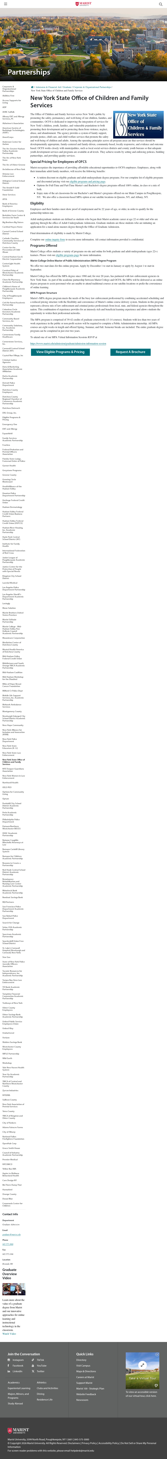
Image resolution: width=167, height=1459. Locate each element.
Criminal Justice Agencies (9, 361)
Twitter (40, 1371)
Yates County (8, 1111)
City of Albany (8, 1131)
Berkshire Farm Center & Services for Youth (13, 216)
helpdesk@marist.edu (82, 1450)
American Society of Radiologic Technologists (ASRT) (13, 130)
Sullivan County (9, 1099)
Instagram (18, 1359)
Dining (40, 1393)
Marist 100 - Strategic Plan (90, 1388)
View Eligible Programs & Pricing (60, 352)
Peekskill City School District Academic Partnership (11, 805)
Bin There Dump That (12, 1184)
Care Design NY (9, 1180)
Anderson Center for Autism (11, 142)
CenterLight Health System (11, 264)
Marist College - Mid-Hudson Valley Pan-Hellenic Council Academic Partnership (12, 630)
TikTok (40, 1359)
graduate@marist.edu (11, 1234)
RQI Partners (8, 902)
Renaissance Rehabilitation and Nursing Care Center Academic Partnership (12, 882)
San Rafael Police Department (10, 916)
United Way (7, 1028)
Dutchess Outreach (11, 408)
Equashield (7, 433)
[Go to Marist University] (83, 4)
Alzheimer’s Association (13, 123)
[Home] (32, 87)
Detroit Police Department (8, 383)
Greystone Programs (11, 470)
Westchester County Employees (11, 1047)
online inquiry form (55, 239)
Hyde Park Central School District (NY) (11, 538)
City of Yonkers (9, 1122)
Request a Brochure (130, 352)
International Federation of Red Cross (13, 551)
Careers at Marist (85, 1377)
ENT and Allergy (9, 428)
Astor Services (8, 194)
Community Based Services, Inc (10, 319)
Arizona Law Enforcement (8, 174)
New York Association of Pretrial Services (13, 1105)
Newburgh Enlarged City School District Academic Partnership (13, 718)
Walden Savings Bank (12, 1042)
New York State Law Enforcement (11, 753)
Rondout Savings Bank (12, 897)
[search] (162, 4)
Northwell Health (10, 782)
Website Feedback (86, 1394)
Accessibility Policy (109, 1443)
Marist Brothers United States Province (12, 613)
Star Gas (6, 957)
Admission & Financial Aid (48, 87)
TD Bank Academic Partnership (11, 988)
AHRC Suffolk (8, 112)
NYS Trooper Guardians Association (13, 769)
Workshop (7, 1063)
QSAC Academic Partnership (9, 834)
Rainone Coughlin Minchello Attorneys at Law (12, 842)
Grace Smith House (11, 1148)
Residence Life (45, 1399)
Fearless (6, 445)
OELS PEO (6, 787)
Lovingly (6, 603)
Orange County (9, 1194)
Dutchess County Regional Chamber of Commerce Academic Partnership (12, 400)
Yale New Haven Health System (13, 1068)
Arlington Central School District (13, 181)
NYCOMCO (7, 1164)
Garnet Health (9, 465)
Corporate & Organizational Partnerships (9, 88)
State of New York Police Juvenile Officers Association (13, 963)
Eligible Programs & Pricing (11, 418)
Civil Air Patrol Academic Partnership (13, 303)
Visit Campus (83, 1365)
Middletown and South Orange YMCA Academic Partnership (13, 665)
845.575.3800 (7, 1244)
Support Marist (84, 1382)
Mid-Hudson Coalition (12, 672)
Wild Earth (7, 1058)
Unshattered (8, 1033)
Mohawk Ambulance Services (11, 705)
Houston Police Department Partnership (13, 494)
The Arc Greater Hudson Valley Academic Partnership (13, 150)
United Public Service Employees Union (12, 1022)
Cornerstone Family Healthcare (11, 335)
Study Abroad (15, 1403)
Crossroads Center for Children (12, 1204)
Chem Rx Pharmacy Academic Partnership (12, 280)
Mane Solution (9, 608)
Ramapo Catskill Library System (13, 850)
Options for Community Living (13, 792)
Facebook (18, 1365)
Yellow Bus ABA (9, 1168)
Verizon (5, 1037)
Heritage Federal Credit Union (13, 501)
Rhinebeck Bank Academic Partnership (12, 891)
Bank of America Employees (9, 204)
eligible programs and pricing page (87, 181)
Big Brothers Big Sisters (12, 222)
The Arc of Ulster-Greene (13, 164)
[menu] (5, 5)
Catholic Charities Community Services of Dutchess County (13, 240)
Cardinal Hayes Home (12, 226)
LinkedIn (17, 1371)
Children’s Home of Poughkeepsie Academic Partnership (13, 288)
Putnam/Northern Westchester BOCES (11, 827)
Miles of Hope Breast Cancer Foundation (11, 685)
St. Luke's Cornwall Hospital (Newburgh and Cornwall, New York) (13, 950)
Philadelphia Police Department (11, 820)
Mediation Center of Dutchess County (11, 643)
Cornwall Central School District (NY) (13, 349)
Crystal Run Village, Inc (12, 355)
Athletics (41, 1382)
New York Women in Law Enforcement (13, 776)
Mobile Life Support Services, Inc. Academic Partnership (13, 697)
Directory (81, 1359)
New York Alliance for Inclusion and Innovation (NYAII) (13, 732)
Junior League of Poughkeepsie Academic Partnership (13, 559)
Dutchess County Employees (10, 390)
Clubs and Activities (47, 1388)
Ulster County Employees (8, 1008)
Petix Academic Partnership (9, 813)
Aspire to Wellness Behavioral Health (10, 1174)
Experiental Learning (19, 1388)
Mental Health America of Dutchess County (13, 650)
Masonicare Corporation (13, 638)
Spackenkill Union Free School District (13, 942)
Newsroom (82, 1399)
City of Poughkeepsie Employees (12, 296)
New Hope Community (12, 725)
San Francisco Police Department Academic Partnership (13, 908)
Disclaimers (74, 1443)
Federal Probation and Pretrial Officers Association (12, 451)
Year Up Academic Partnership (10, 1075)
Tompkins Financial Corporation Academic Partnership (12, 996)
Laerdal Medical (9, 582)
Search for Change (10, 922)
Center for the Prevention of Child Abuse (11, 249)
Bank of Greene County (13, 210)
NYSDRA (6, 1095)
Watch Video (9, 1333)
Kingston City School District (11, 577)
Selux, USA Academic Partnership (12, 928)
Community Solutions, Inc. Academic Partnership (12, 327)
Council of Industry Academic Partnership (12, 1153)
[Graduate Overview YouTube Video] (13, 1288)
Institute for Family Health (11, 544)
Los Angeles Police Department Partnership (13, 588)
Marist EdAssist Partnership (9, 620)
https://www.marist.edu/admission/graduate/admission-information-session (68, 343)
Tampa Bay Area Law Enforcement (12, 981)
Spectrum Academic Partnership (11, 935)
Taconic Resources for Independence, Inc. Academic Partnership (12, 973)
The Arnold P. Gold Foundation (10, 188)
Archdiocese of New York (13, 169)
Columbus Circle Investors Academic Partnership (11, 311)
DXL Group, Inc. (9, 412)
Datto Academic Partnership (9, 377)
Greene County (9, 474)
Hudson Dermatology (12, 507)
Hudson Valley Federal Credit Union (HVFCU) (12, 521)
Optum (5, 798)
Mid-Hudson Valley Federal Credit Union (12, 657)
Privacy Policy (89, 1443)
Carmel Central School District (12, 232)
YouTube (41, 1365)
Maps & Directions (86, 1371)
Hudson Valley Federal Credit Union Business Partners (12, 513)
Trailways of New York (12, 1003)
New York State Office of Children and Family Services (13, 761)
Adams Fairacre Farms (12, 1127)
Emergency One (9, 424)
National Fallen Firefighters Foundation (13, 1137)
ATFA (4, 199)
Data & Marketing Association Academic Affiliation (12, 369)
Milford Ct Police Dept (12, 690)
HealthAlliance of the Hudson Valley (12, 487)
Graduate (67, 87)
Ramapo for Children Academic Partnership (12, 857)
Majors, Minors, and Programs (18, 1395)
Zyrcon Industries (10, 1090)
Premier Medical (10, 1159)
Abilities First (8, 95)
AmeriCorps (7, 137)
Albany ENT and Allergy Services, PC (13, 117)
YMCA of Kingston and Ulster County (12, 1116)
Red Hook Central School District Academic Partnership (13, 872)
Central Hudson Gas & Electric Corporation (12, 257)
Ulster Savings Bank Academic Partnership (12, 1015)
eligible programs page (67, 255)
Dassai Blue (7, 1198)
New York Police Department (9, 740)
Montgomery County (12, 711)
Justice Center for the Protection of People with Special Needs (12, 568)
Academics (14, 1382)
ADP (4, 107)
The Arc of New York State (11, 158)
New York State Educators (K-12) (10, 746)
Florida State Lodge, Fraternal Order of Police (13, 459)
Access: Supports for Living (11, 101)
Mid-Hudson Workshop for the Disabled (12, 678)
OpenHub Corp (9, 1143)
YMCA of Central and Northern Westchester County (12, 1083)
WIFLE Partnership (10, 1053)
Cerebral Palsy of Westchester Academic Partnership (12, 272)
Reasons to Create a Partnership (11, 864)
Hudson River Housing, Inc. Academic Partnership (12, 529)
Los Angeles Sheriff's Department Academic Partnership (13, 596)
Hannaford (7, 1189)
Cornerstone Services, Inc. (12, 342)
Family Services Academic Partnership (12, 439)
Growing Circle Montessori (9, 480)
